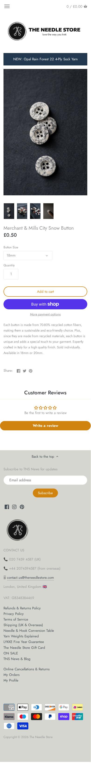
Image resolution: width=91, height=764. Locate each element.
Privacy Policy (13, 613)
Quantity (9, 265)
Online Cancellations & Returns (26, 669)
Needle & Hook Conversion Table (28, 630)
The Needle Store (41, 737)
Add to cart (45, 291)
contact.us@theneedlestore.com (30, 577)
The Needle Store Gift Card (24, 647)
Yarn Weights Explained (21, 636)
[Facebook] (7, 506)
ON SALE (10, 653)
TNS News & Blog (16, 658)
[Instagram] (14, 506)
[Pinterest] (22, 506)
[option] (8, 211)
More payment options (45, 314)
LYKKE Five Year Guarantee (23, 641)
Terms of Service (15, 619)
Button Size (10, 247)
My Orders (11, 674)
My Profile (10, 680)
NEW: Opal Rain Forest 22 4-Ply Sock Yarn (45, 59)
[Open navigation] (6, 6)
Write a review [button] (45, 425)
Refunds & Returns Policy (22, 608)
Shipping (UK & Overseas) (23, 625)
